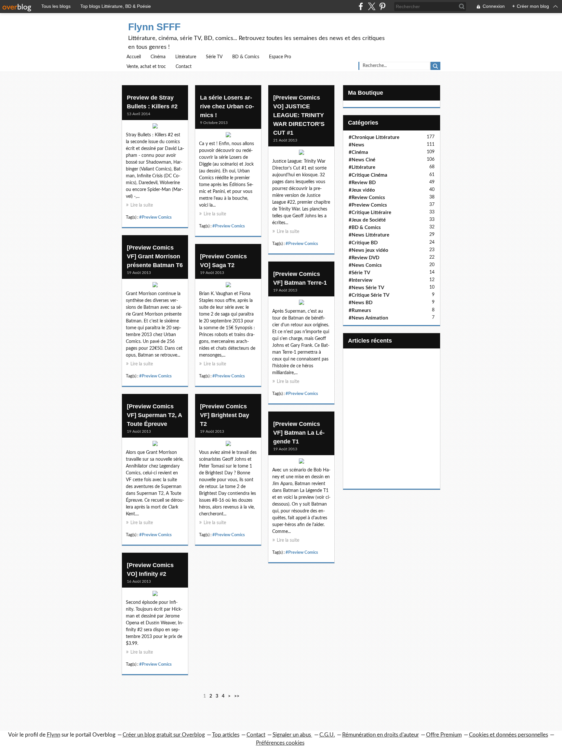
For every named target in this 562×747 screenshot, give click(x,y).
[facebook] (361, 6)
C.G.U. (327, 735)
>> (236, 696)
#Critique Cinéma (368, 175)
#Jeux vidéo (362, 190)
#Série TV (359, 272)
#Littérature (362, 167)
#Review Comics (367, 197)
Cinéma (158, 57)
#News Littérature (369, 235)
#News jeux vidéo (368, 250)
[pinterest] (382, 6)
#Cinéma (358, 152)
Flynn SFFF (154, 26)
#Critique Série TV (369, 295)
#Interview (360, 280)
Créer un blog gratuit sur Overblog (164, 735)
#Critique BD (363, 242)
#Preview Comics (155, 217)
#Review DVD (364, 257)
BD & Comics (245, 57)
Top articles (225, 735)
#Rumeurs (360, 310)
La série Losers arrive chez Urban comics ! (227, 106)
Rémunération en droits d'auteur (380, 735)
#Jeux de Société (367, 220)
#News (356, 145)
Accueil (134, 57)
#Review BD (362, 182)
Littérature (185, 57)
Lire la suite (141, 205)
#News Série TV (366, 287)
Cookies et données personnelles (508, 735)
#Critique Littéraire (370, 212)
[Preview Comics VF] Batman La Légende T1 (299, 433)
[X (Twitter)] (372, 6)
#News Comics (365, 265)
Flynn (53, 735)
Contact (184, 66)
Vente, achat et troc (146, 66)
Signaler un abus (292, 735)
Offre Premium (444, 735)
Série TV (214, 57)
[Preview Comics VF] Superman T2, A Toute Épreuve (154, 415)
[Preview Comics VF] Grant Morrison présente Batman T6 (155, 256)
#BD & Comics (365, 227)
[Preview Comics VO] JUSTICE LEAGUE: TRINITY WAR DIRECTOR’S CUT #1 (299, 115)
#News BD (360, 302)
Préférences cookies (280, 743)
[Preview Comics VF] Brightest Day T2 (224, 415)
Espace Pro (280, 57)
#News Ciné (362, 159)
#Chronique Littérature (374, 137)
